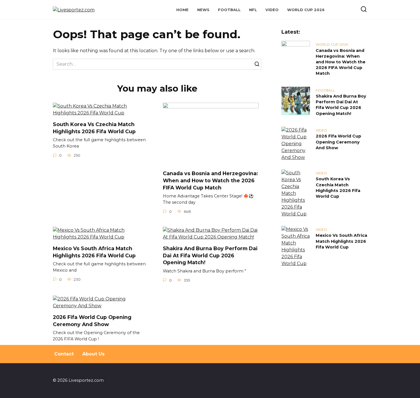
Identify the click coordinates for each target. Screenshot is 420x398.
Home (182, 10)
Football (229, 10)
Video (272, 10)
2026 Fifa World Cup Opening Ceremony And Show (92, 320)
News (203, 10)
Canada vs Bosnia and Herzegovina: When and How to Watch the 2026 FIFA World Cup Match (210, 180)
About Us (93, 354)
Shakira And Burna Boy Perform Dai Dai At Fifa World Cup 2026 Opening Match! (210, 255)
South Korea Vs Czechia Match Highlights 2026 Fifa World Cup (94, 127)
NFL (253, 10)
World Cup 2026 (306, 10)
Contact (64, 354)
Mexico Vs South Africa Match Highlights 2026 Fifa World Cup (94, 251)
